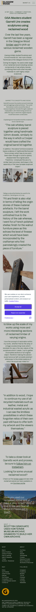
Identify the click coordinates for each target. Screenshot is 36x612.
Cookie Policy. (14, 301)
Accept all (18, 307)
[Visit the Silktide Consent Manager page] (30, 318)
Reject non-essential (18, 313)
